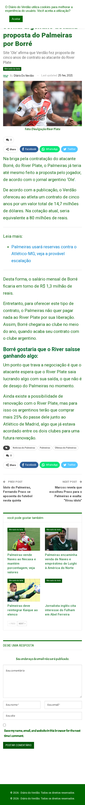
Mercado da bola (12, 69)
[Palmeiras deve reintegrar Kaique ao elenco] (23, 590)
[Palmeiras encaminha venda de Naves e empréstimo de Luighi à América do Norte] (61, 539)
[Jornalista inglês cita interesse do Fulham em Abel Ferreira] (61, 590)
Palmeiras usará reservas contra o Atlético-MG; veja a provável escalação (44, 253)
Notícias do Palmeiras (24, 448)
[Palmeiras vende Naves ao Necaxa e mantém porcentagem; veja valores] (23, 539)
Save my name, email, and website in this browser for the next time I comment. (42, 733)
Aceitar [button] (16, 18)
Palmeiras (45, 448)
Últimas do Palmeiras (65, 448)
